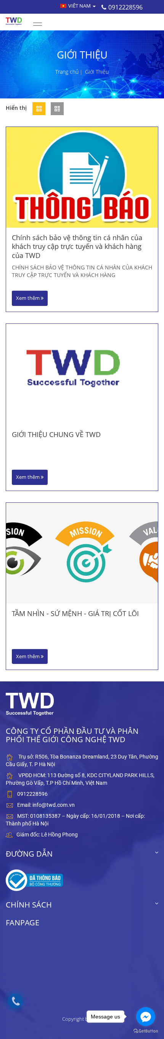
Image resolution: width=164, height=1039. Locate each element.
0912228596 (125, 7)
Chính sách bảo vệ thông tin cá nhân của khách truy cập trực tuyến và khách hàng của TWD (77, 246)
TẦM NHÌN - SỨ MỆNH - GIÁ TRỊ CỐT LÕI (75, 613)
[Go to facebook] (145, 1016)
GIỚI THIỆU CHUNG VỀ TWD (56, 434)
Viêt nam (80, 5)
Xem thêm (28, 298)
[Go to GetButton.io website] (145, 1031)
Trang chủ (67, 71)
